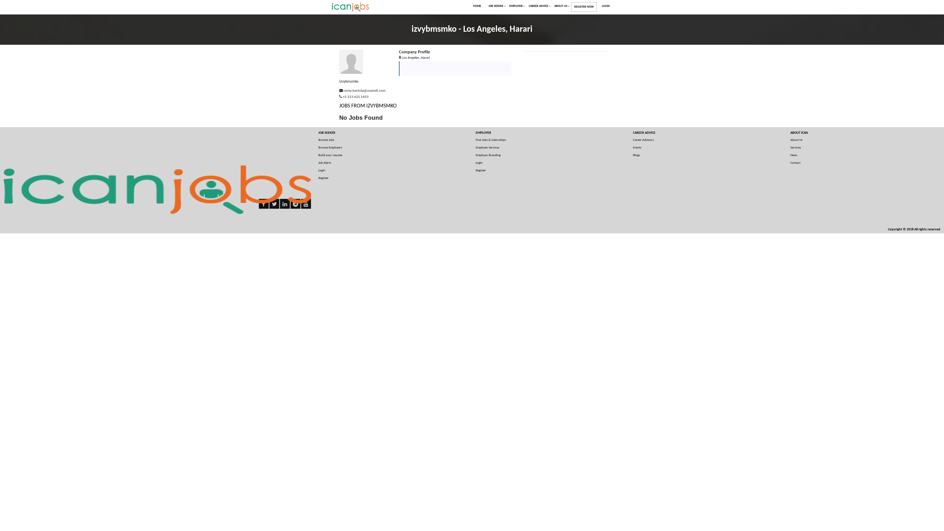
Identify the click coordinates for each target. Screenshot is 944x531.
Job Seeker (495, 6)
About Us (560, 6)
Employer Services (487, 147)
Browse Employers (330, 147)
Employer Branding (488, 155)
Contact (795, 162)
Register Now (584, 6)
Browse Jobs (326, 140)
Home (477, 6)
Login (606, 6)
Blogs (636, 155)
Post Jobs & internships (491, 140)
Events (637, 147)
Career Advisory (643, 140)
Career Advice (538, 6)
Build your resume (330, 155)
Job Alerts (324, 162)
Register (323, 178)
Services (795, 147)
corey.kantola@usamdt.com (364, 91)
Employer (516, 6)
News (793, 155)
